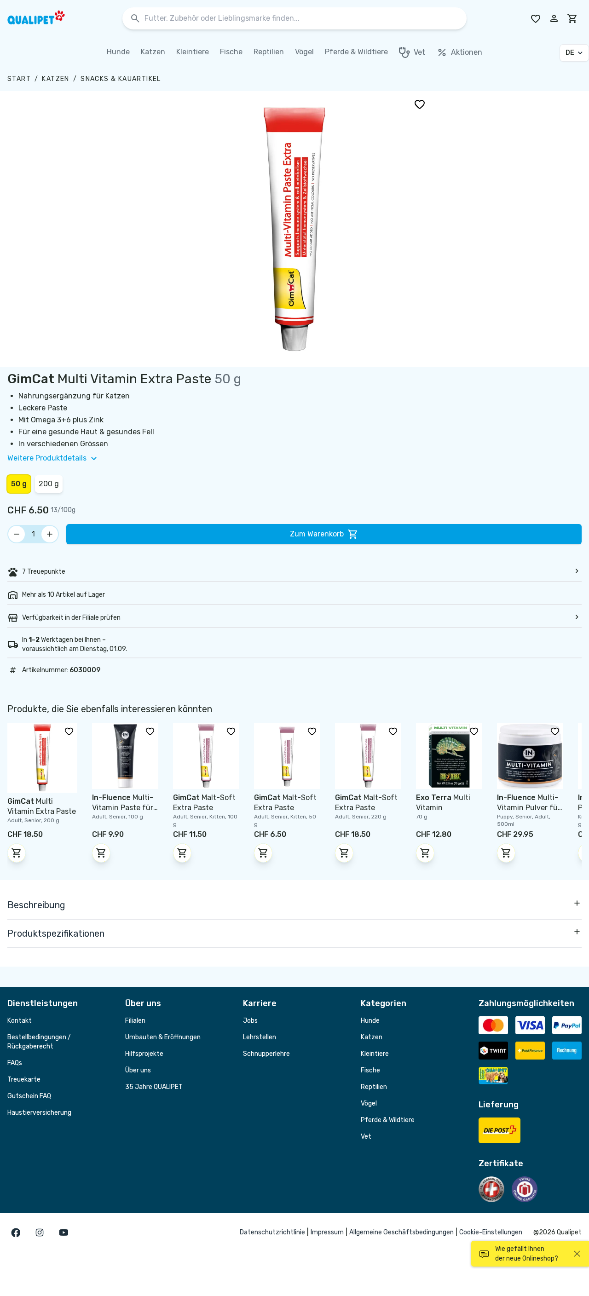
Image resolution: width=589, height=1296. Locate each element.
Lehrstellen (259, 1037)
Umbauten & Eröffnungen (163, 1037)
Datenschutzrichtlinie (272, 1232)
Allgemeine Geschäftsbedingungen (401, 1232)
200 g (49, 483)
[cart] (572, 18)
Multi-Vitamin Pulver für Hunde (528, 807)
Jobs (250, 1021)
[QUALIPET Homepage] (44, 18)
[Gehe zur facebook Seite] (15, 1232)
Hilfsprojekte (144, 1054)
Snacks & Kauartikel (121, 79)
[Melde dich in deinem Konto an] (554, 18)
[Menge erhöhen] (49, 534)
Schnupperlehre (266, 1054)
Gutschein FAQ (29, 1096)
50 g (19, 483)
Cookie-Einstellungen (490, 1232)
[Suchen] (135, 18)
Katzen (55, 79)
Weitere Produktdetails (47, 458)
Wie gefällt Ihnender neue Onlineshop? (526, 1253)
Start (19, 79)
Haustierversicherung (39, 1113)
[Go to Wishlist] (535, 18)
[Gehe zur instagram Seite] (39, 1232)
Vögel (369, 1103)
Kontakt (19, 1021)
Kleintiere (375, 1054)
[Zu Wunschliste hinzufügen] (419, 103)
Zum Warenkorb (317, 534)
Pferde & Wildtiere (388, 1120)
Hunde (370, 1021)
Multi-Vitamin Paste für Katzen (122, 807)
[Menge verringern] (16, 534)
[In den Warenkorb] (16, 853)
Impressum (327, 1232)
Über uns (138, 1070)
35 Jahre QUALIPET (154, 1087)
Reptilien (374, 1087)
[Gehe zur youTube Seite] (63, 1232)
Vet (366, 1136)
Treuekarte (23, 1079)
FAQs (14, 1063)
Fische (370, 1070)
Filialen (135, 1021)
